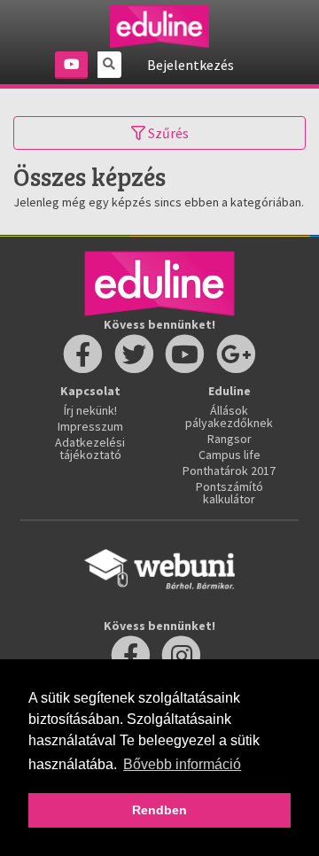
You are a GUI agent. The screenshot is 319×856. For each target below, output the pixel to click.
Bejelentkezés (190, 65)
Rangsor (229, 439)
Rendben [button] (159, 810)
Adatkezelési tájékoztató (90, 448)
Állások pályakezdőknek (229, 416)
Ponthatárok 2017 (229, 471)
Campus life (229, 455)
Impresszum (90, 426)
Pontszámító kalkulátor (229, 493)
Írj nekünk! (90, 410)
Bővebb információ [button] (182, 764)
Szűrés (167, 133)
